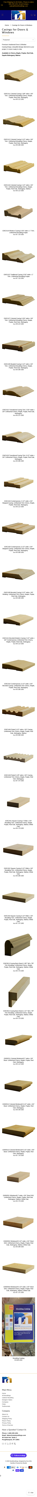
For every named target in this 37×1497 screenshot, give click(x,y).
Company (5, 1402)
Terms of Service (7, 1425)
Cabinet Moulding (7, 1397)
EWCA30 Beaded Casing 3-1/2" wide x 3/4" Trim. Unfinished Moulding (18, 365)
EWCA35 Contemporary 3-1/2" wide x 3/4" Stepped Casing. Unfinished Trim (17, 547)
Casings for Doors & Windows (22, 25)
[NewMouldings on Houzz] (8, 1444)
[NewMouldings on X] (15, 1444)
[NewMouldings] (18, 15)
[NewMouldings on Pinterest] (12, 1444)
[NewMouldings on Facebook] (5, 1444)
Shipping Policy (7, 1418)
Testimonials (6, 1406)
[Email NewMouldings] (3, 1444)
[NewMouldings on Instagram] (10, 1444)
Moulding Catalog (18, 1358)
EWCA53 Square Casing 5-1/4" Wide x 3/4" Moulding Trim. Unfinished (18, 917)
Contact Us (5, 1416)
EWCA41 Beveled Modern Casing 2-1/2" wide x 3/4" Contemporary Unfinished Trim (18, 639)
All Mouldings (6, 1395)
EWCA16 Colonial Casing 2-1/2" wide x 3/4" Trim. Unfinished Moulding (18, 186)
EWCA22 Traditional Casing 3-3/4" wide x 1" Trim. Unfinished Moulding (18, 275)
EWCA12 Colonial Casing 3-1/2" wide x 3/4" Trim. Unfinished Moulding (18, 140)
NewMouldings (14, 1461)
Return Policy (6, 1421)
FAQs (4, 1404)
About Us (5, 1414)
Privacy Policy (6, 1423)
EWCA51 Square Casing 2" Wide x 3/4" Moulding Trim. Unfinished (18, 821)
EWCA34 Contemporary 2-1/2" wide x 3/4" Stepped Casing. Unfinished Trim (17, 502)
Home (7, 25)
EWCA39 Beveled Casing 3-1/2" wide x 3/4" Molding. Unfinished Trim (18, 593)
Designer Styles (7, 1400)
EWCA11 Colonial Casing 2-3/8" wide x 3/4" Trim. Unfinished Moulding (18, 94)
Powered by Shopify (21, 1463)
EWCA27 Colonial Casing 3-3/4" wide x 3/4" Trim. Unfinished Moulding (18, 319)
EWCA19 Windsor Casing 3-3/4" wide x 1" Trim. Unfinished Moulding (19, 231)
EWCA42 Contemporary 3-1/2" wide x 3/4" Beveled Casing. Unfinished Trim (17, 684)
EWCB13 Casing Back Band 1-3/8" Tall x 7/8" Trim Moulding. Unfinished (18, 964)
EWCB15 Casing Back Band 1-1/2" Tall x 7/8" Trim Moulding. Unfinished (18, 1012)
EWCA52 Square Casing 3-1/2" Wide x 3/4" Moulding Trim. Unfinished (18, 869)
